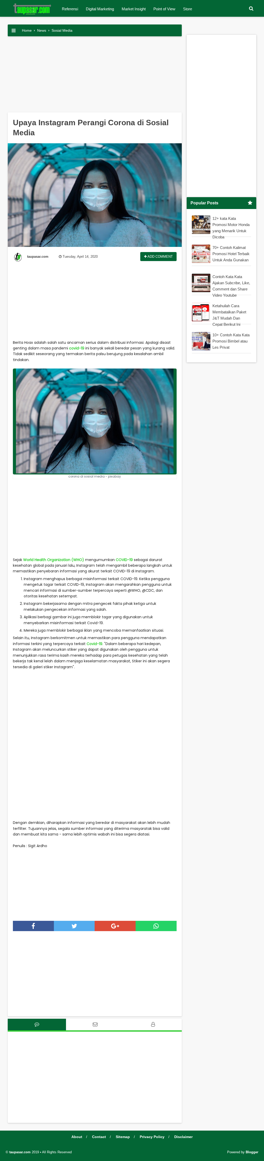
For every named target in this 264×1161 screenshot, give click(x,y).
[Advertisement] (95, 76)
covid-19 (76, 348)
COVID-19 (124, 559)
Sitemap (123, 1137)
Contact (99, 1137)
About (76, 1137)
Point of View (164, 9)
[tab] (37, 1024)
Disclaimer (183, 1137)
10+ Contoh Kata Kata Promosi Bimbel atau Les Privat (231, 341)
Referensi (70, 9)
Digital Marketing (100, 9)
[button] (251, 9)
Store (187, 9)
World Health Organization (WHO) (53, 559)
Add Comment (160, 256)
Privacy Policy (152, 1137)
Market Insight (134, 9)
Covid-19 (94, 643)
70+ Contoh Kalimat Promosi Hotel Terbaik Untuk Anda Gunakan (231, 253)
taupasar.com (20, 1152)
